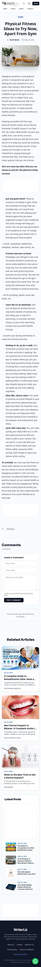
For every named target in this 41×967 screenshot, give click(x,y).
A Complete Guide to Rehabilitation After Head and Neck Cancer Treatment (20, 679)
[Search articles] (24, 4)
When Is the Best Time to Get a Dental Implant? (20, 776)
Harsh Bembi (14, 40)
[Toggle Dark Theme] (29, 3)
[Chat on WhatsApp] (35, 961)
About (21, 8)
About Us (10, 945)
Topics (13, 8)
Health (20, 17)
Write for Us (29, 945)
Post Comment (14, 600)
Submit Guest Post (20, 954)
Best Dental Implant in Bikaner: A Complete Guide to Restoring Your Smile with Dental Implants (20, 730)
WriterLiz (20, 929)
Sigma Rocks (25, 962)
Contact (30, 8)
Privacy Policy (12, 949)
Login (36, 3)
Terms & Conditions (27, 949)
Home (5, 8)
